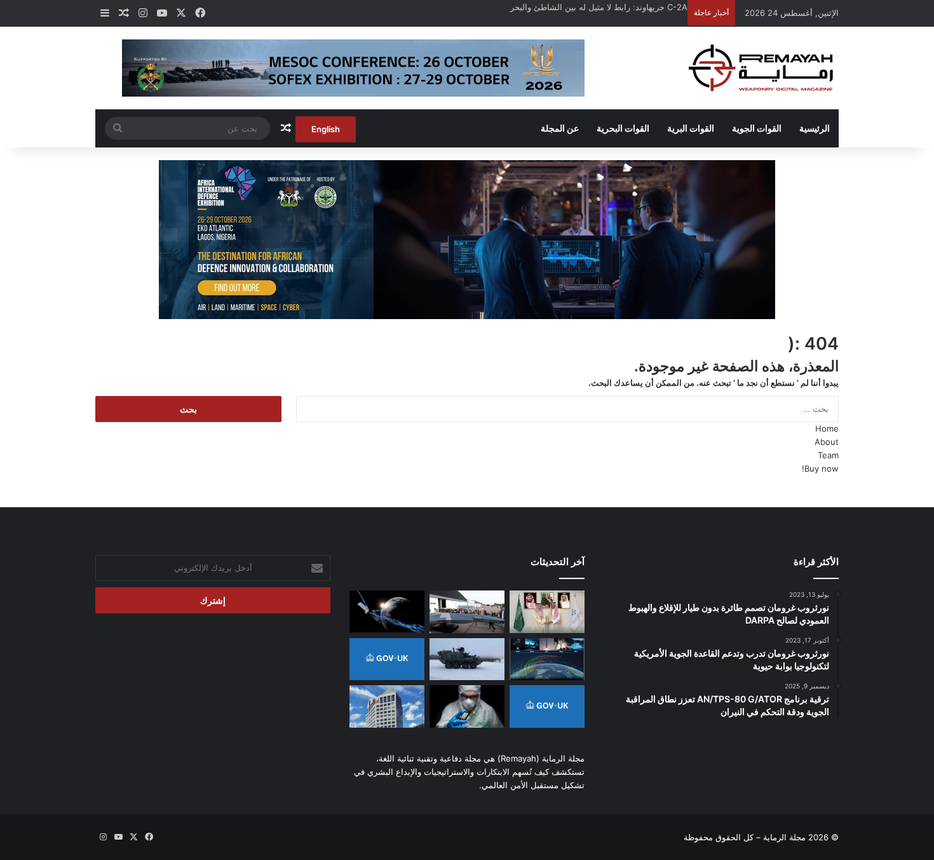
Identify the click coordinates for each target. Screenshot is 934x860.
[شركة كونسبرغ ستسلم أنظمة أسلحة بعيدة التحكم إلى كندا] (467, 659)
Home (827, 428)
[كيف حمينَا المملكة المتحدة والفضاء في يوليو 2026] (547, 706)
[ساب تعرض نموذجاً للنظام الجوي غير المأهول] (467, 611)
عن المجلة (560, 128)
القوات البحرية (623, 128)
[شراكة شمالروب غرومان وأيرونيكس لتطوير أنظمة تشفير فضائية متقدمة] (386, 611)
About (827, 442)
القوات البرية (690, 128)
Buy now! (820, 468)
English (325, 129)
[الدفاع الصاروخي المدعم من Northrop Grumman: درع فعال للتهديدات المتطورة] (547, 659)
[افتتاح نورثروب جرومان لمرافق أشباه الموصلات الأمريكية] (467, 706)
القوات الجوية (757, 128)
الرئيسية (814, 128)
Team (828, 455)
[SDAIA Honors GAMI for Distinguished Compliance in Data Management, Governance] (547, 611)
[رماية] (761, 68)
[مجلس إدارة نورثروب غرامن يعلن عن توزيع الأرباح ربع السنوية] (386, 706)
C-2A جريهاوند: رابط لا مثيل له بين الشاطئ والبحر (598, 7)
